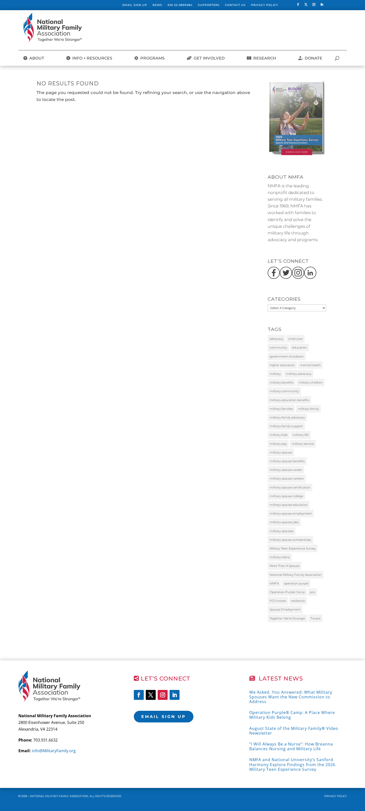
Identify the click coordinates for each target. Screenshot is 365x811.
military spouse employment (291, 513)
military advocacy (298, 374)
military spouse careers (287, 478)
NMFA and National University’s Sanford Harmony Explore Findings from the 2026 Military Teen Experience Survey (292, 764)
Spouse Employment (285, 609)
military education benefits (289, 400)
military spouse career (286, 470)
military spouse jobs (284, 522)
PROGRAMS (151, 58)
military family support (286, 426)
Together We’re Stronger (287, 618)
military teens (280, 557)
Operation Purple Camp (287, 592)
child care (295, 339)
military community (284, 391)
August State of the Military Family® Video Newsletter (293, 731)
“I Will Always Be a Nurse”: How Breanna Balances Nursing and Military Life (291, 746)
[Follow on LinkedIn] (322, 4)
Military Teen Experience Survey (293, 548)
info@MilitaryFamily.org (54, 750)
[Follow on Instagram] (314, 4)
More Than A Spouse (284, 566)
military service (303, 444)
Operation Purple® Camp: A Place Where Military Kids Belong (292, 715)
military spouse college (286, 496)
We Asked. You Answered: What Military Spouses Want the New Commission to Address (290, 696)
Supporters (208, 5)
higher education (282, 365)
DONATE (312, 58)
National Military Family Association (296, 575)
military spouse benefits (287, 461)
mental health (310, 365)
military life (300, 435)
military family (308, 409)
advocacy (276, 339)
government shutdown (287, 356)
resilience (298, 601)
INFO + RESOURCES (91, 58)
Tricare (315, 618)
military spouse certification (290, 487)
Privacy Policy (264, 5)
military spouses (281, 531)
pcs (312, 592)
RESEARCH (263, 58)
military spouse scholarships (290, 540)
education (299, 347)
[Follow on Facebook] (298, 4)
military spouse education (289, 505)
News (157, 5)
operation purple (296, 583)
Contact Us (235, 5)
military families (281, 409)
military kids (279, 435)
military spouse (281, 452)
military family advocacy (287, 417)
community (278, 347)
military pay (278, 444)
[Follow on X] (306, 4)
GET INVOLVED (208, 58)
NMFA (274, 583)
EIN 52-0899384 (180, 5)
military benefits (281, 382)
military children (310, 382)
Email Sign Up (134, 5)
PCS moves (278, 601)
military (275, 374)
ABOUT (35, 58)
